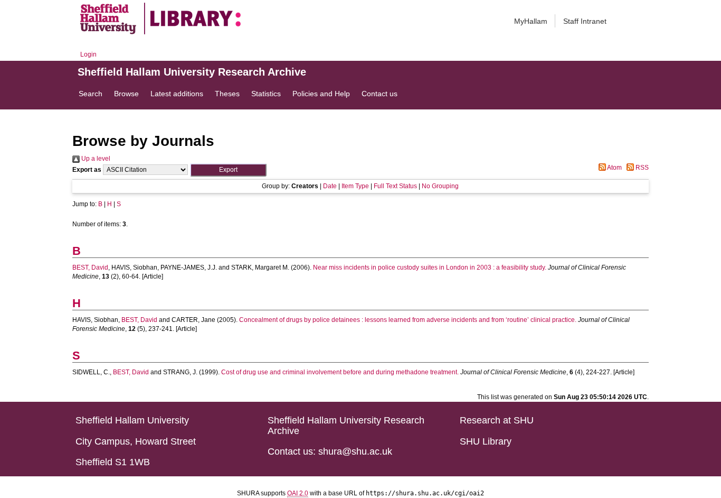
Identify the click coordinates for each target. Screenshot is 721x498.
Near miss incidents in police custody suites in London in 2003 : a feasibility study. (429, 267)
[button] (228, 170)
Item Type (355, 186)
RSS (641, 167)
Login (88, 54)
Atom (614, 167)
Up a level (95, 158)
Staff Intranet (584, 21)
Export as (86, 169)
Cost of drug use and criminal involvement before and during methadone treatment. (340, 372)
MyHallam (530, 21)
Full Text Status (395, 186)
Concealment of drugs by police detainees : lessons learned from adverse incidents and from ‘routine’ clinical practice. (407, 320)
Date (330, 186)
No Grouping (440, 186)
